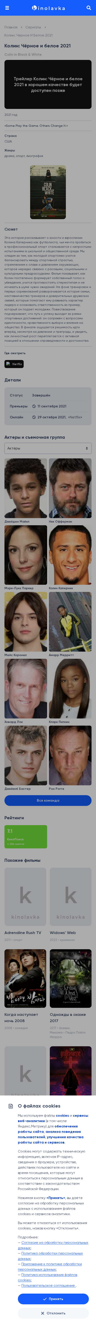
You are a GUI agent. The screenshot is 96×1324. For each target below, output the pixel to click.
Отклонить (56, 1313)
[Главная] (48, 7)
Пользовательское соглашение (48, 1285)
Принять (56, 1299)
